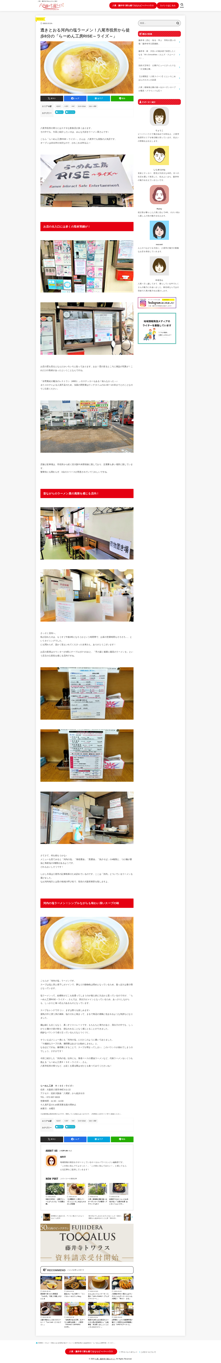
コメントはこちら (168, 5)
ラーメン (40, 19)
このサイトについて (148, 1352)
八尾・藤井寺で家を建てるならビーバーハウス (133, 5)
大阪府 (58, 106)
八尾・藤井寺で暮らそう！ (105, 1359)
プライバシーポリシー (128, 1352)
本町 (73, 106)
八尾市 (66, 106)
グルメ (60, 112)
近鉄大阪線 (82, 106)
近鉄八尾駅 (93, 106)
